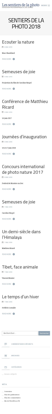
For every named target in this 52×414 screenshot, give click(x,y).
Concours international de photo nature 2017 (23, 169)
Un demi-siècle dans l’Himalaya (21, 234)
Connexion (8, 391)
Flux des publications (11, 395)
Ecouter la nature (18, 41)
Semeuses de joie (18, 71)
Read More (6, 59)
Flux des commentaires (12, 398)
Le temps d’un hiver (20, 296)
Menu (44, 5)
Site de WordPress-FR (12, 401)
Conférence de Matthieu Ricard (25, 104)
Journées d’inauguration (24, 136)
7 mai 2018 (8, 207)
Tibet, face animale (20, 266)
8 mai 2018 (8, 47)
